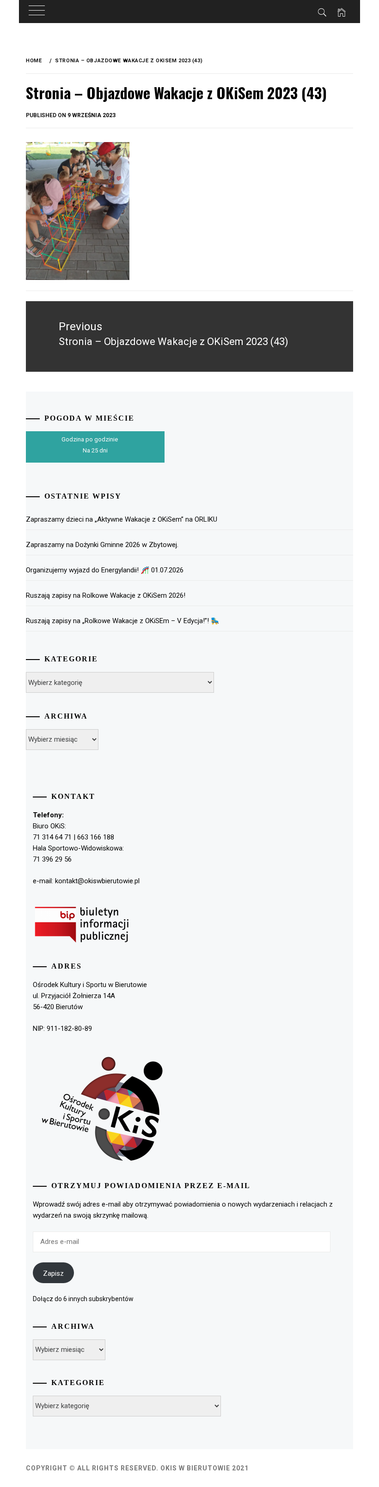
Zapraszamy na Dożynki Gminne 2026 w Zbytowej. (102, 545)
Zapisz (53, 1273)
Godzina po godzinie (89, 439)
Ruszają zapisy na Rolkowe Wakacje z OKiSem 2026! (105, 595)
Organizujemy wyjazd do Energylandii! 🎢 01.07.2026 (104, 570)
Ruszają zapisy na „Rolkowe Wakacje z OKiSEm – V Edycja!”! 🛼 (123, 621)
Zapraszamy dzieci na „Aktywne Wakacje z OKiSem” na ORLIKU (121, 519)
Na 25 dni (95, 450)
